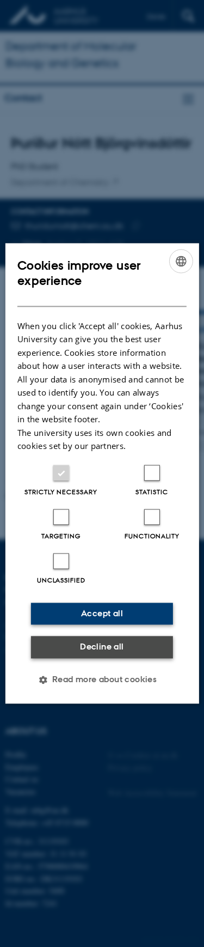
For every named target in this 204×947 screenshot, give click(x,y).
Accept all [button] (102, 613)
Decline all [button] (101, 646)
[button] (102, 680)
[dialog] (102, 473)
